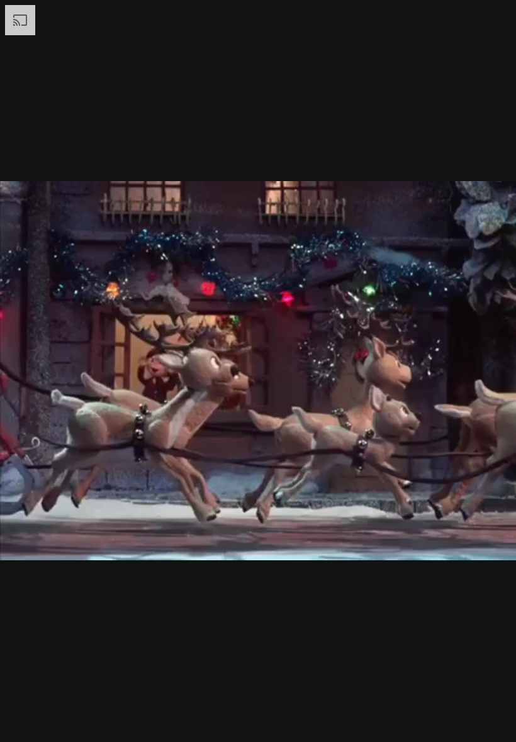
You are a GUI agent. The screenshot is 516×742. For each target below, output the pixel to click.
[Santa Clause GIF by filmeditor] (258, 371)
